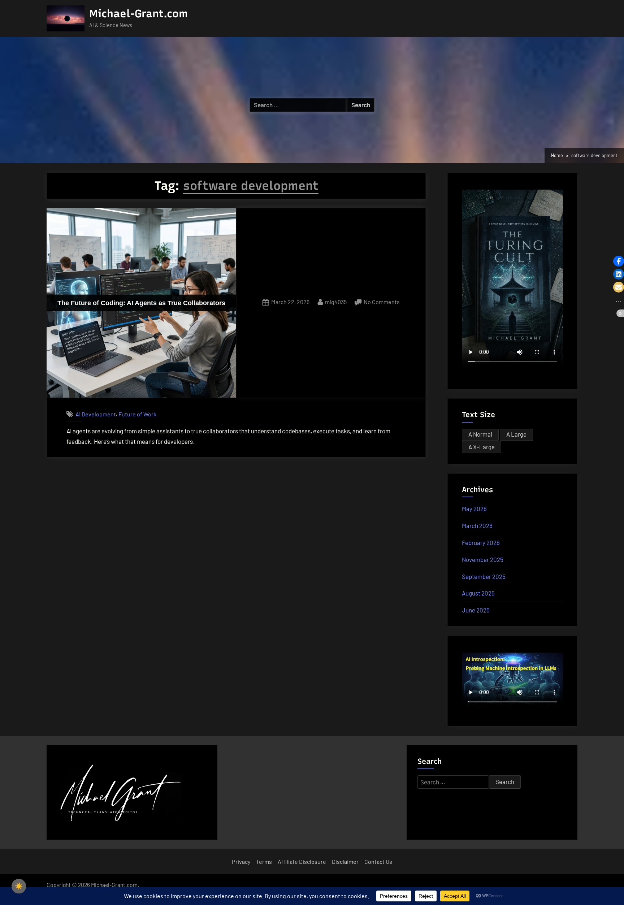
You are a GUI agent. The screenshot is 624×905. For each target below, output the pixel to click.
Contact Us (378, 861)
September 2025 (484, 576)
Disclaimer (345, 861)
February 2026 (481, 542)
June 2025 (476, 610)
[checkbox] (19, 886)
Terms (264, 861)
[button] (618, 261)
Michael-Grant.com (138, 13)
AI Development (95, 414)
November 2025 (482, 559)
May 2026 (474, 508)
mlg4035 (336, 301)
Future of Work (137, 414)
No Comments (382, 302)
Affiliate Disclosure (302, 861)
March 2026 (477, 525)
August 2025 (478, 593)
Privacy (241, 861)
